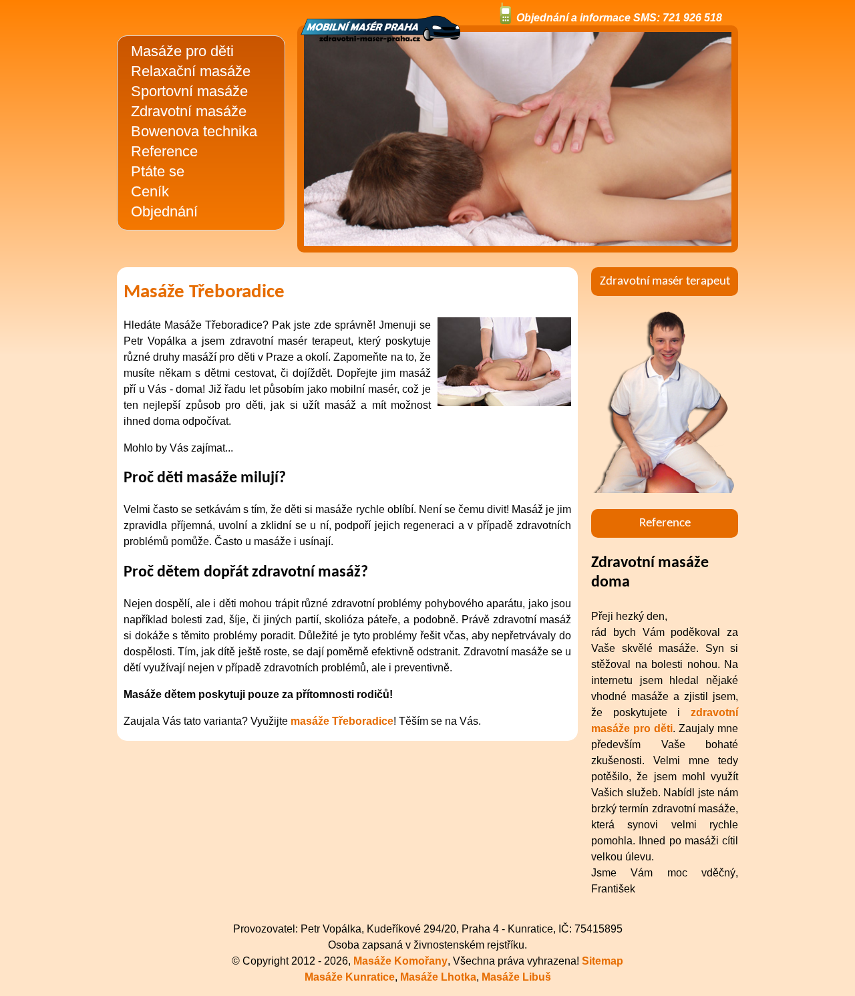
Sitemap (602, 961)
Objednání (164, 211)
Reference (164, 151)
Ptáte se (157, 171)
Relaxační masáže (190, 71)
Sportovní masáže (189, 91)
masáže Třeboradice (342, 721)
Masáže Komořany (400, 961)
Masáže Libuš (516, 977)
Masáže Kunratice (350, 977)
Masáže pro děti (182, 51)
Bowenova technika (194, 131)
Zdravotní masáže (188, 111)
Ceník (150, 191)
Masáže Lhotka (438, 977)
